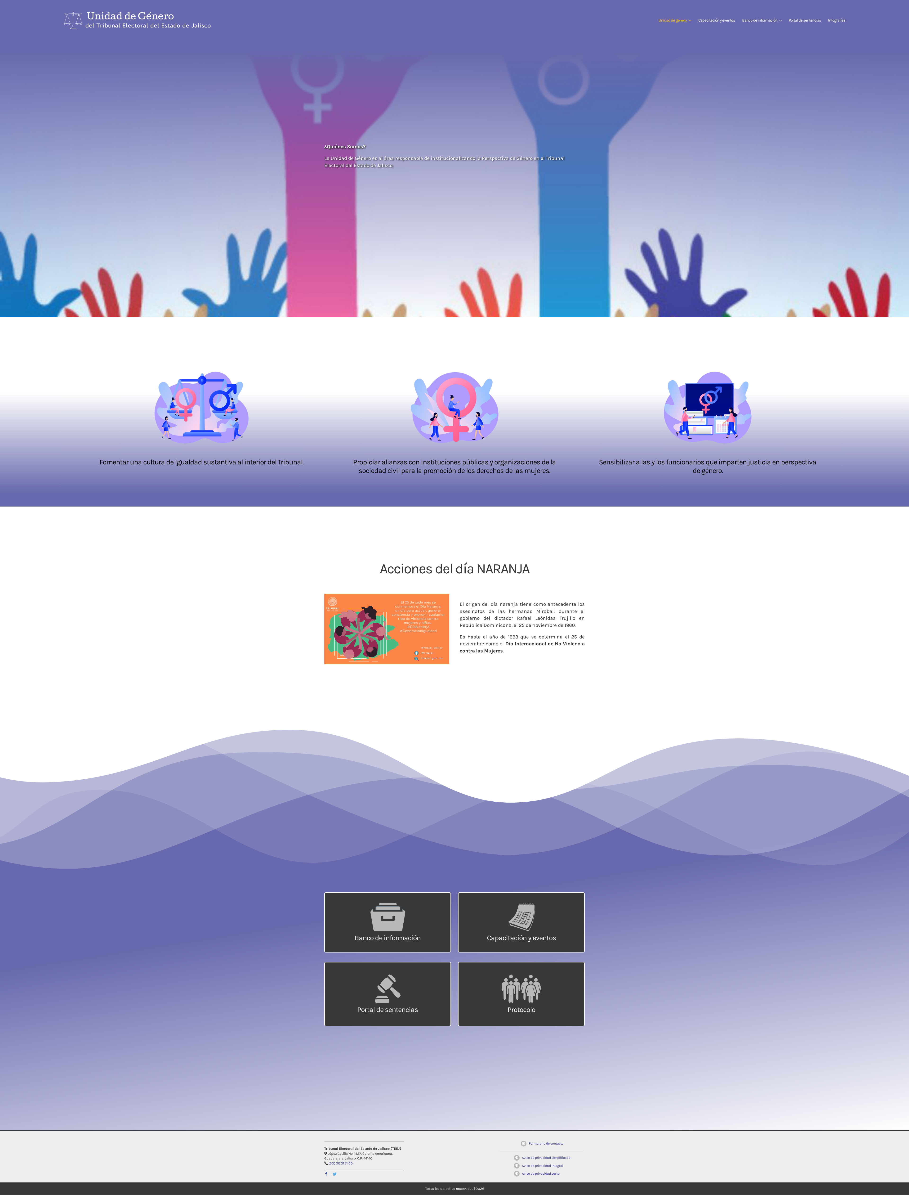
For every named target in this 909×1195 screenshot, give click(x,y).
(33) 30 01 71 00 (341, 1163)
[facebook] (326, 1174)
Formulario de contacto (546, 1143)
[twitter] (335, 1174)
